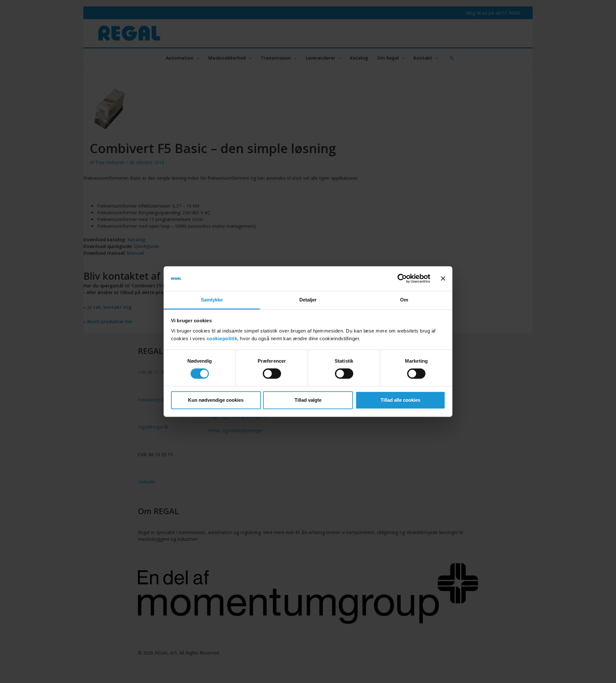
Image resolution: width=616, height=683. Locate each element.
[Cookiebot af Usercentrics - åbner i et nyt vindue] (402, 279)
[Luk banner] (443, 278)
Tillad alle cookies (400, 400)
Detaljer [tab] (308, 299)
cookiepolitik (222, 338)
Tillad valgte (308, 400)
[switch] (272, 373)
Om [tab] (404, 299)
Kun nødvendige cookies (216, 400)
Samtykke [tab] (212, 299)
